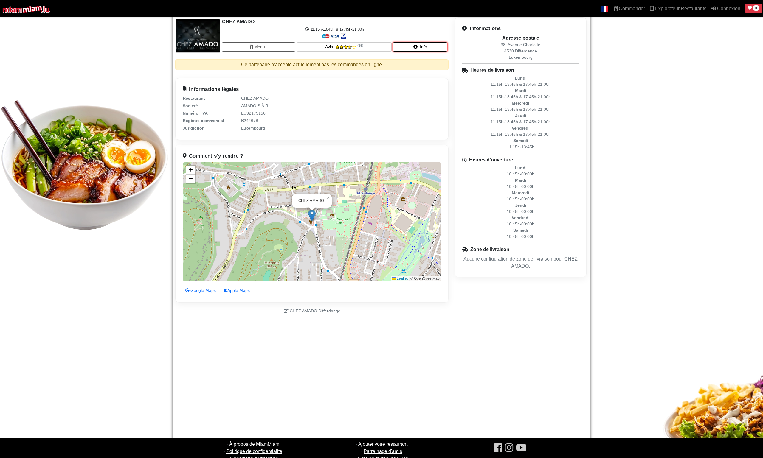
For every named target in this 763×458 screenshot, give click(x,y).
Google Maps (202, 290)
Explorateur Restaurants (680, 8)
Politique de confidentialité (254, 451)
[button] (604, 8)
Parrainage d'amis (383, 451)
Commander (631, 8)
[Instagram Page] (509, 448)
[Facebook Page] (498, 448)
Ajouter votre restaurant (382, 444)
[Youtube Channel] (521, 448)
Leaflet (402, 278)
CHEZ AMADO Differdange (314, 311)
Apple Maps (238, 290)
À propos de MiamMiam (254, 444)
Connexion (728, 8)
